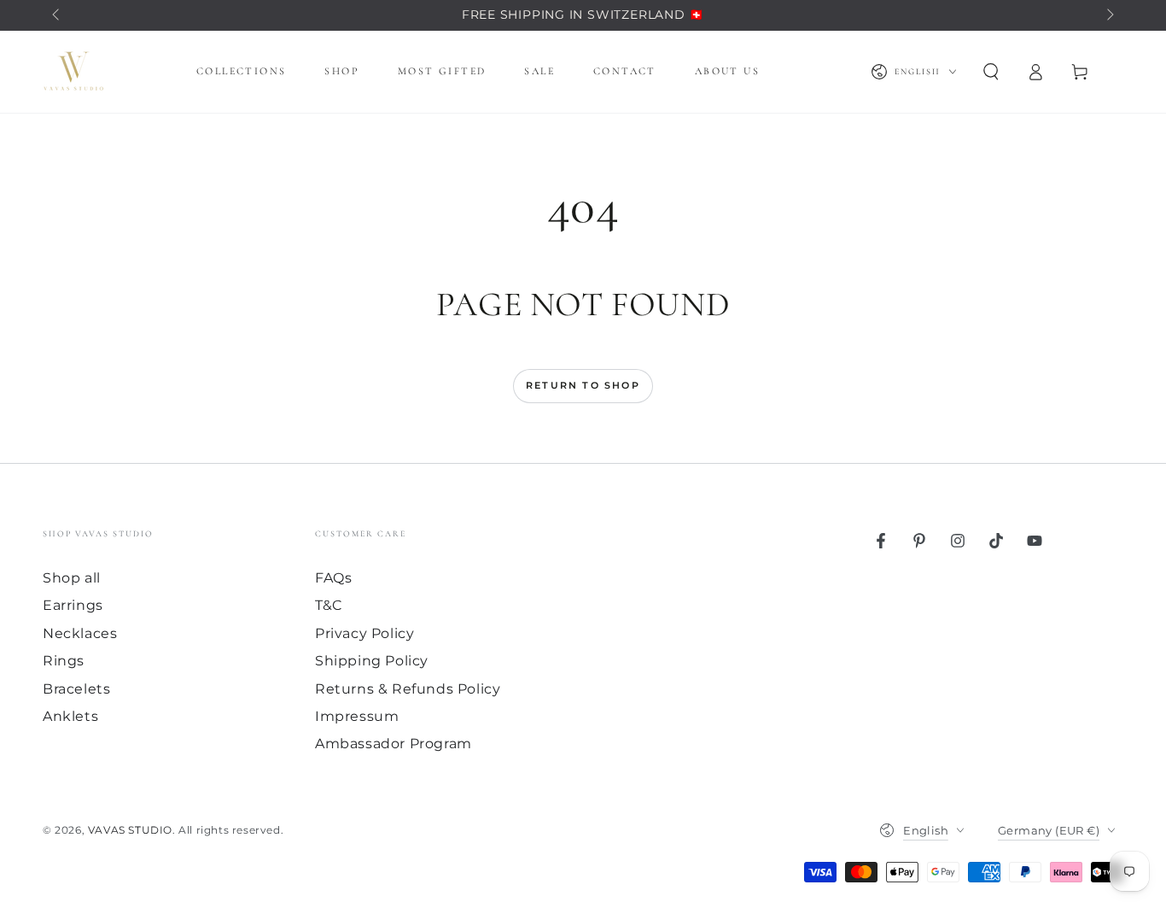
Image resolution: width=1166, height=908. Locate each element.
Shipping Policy (372, 661)
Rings (64, 661)
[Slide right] (1108, 15)
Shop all (72, 578)
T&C (328, 605)
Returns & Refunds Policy (407, 689)
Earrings (73, 605)
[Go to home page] (73, 72)
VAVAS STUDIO (130, 829)
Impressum (357, 716)
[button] (991, 72)
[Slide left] (57, 15)
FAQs (333, 578)
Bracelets (76, 689)
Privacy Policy (364, 633)
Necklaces (80, 633)
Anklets (70, 716)
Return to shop (583, 385)
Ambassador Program (393, 743)
